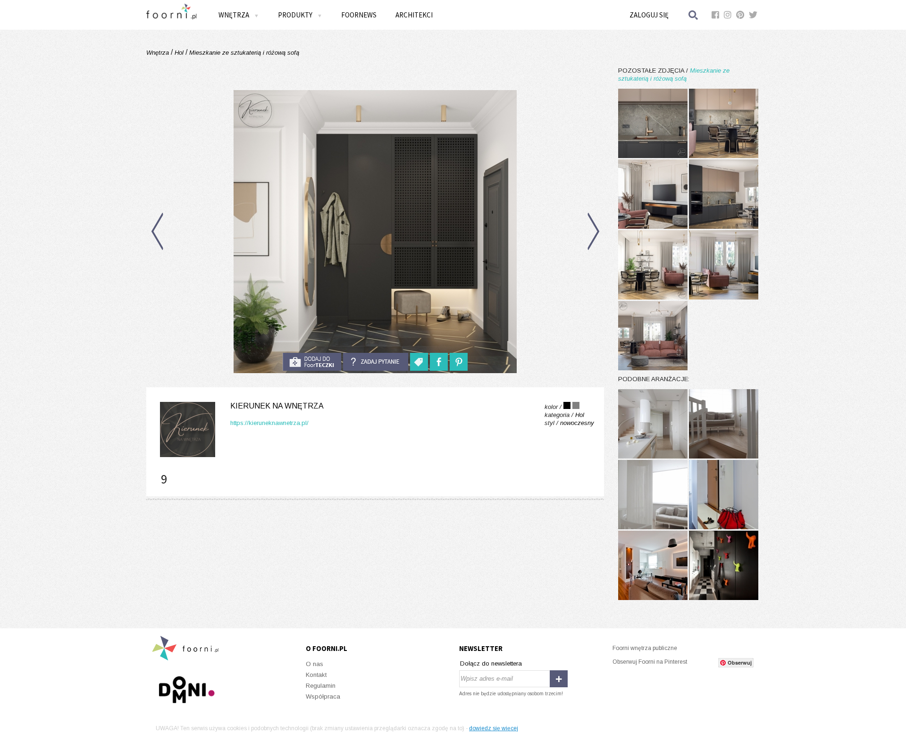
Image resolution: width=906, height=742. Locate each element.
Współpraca (323, 696)
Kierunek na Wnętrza (277, 406)
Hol (179, 52)
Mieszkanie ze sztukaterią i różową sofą (243, 52)
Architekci (414, 14)
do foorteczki (312, 362)
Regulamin (321, 685)
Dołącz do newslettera (491, 663)
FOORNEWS (359, 14)
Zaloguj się (649, 14)
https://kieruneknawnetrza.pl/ (269, 422)
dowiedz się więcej (493, 728)
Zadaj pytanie (375, 362)
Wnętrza (158, 52)
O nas (314, 663)
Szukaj (693, 15)
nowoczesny (577, 422)
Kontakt (316, 674)
